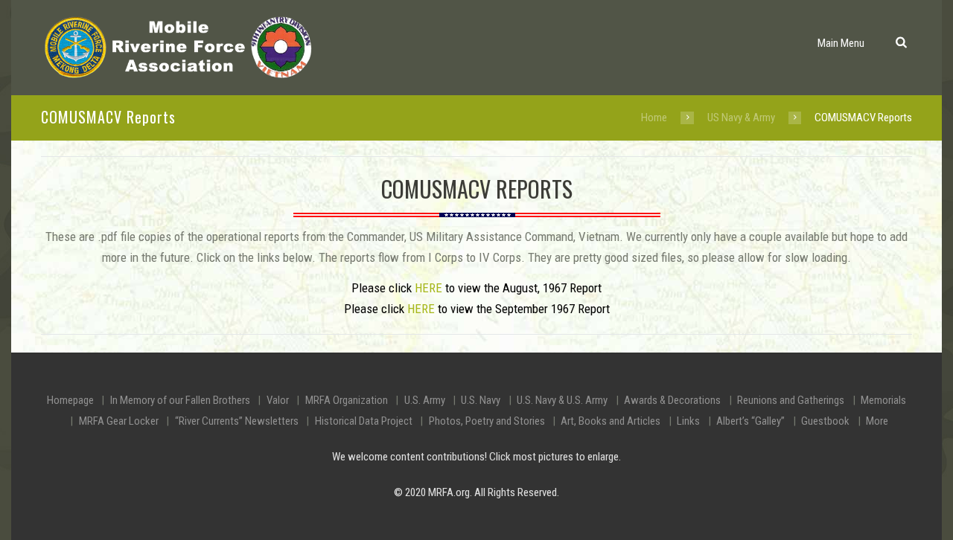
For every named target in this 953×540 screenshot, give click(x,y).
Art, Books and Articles (610, 421)
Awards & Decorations (672, 400)
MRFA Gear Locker (119, 421)
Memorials (883, 400)
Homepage (70, 400)
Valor (278, 400)
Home (654, 117)
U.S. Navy (480, 400)
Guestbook (825, 421)
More (877, 421)
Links (688, 421)
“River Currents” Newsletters (237, 421)
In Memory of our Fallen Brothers (180, 400)
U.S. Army (424, 400)
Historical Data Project (363, 421)
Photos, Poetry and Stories (487, 421)
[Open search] (900, 41)
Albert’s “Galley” (750, 421)
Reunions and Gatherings (790, 400)
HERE (428, 287)
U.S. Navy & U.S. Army (562, 400)
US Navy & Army (741, 117)
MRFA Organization (346, 400)
